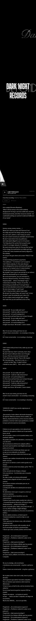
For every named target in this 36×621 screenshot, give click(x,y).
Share (14, 201)
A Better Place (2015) (20, 198)
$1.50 (6, 201)
